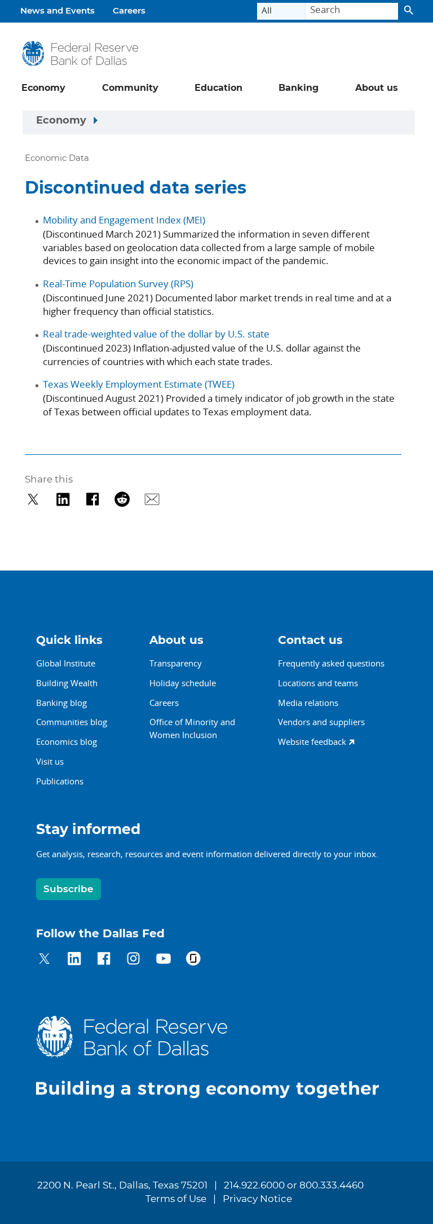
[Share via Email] (152, 499)
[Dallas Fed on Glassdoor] (193, 960)
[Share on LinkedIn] (63, 499)
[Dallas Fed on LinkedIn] (74, 960)
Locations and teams (318, 682)
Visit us (50, 761)
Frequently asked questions (331, 663)
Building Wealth (67, 682)
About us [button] (376, 88)
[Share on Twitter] (33, 499)
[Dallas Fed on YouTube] (163, 960)
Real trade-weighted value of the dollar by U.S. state (156, 333)
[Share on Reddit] (122, 499)
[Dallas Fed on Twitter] (44, 960)
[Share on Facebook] (93, 499)
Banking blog (61, 702)
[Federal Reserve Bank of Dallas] (79, 54)
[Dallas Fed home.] (216, 1056)
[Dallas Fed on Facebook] (104, 960)
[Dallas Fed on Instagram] (133, 960)
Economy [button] (43, 88)
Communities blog (71, 721)
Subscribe (68, 889)
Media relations (308, 702)
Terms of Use (175, 1199)
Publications (59, 781)
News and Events (57, 11)
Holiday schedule (182, 682)
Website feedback (312, 741)
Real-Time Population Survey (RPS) (118, 283)
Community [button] (130, 88)
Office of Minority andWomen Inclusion (192, 728)
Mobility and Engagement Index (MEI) (124, 219)
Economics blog (66, 741)
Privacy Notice (257, 1199)
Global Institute (65, 663)
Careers (129, 11)
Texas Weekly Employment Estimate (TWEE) (139, 384)
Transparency (175, 663)
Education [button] (218, 88)
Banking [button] (299, 88)
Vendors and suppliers (321, 721)
